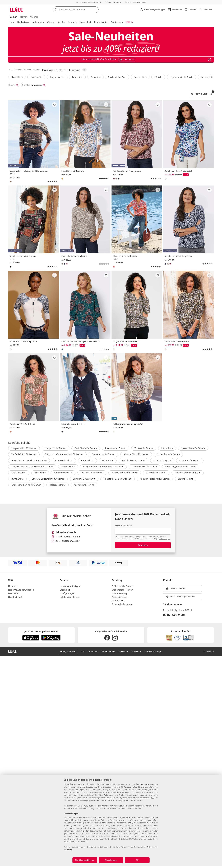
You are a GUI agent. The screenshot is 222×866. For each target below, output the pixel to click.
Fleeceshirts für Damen (92, 472)
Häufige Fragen (67, 593)
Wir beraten (117, 22)
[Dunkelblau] (118, 179)
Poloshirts (95, 77)
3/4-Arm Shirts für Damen (136, 454)
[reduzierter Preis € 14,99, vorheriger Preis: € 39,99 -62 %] (137, 305)
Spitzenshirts (140, 77)
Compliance (136, 651)
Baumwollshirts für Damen (125, 472)
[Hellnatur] (165, 179)
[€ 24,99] (85, 134)
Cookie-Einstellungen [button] (153, 651)
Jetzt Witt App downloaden (21, 589)
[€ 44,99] (137, 219)
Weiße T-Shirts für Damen (23, 454)
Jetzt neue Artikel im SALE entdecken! (99, 59)
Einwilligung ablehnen (84, 860)
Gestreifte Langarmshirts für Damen (29, 460)
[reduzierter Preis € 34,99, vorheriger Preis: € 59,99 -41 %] (188, 134)
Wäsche (50, 22)
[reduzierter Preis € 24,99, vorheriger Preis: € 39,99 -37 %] (85, 305)
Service (64, 580)
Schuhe (61, 22)
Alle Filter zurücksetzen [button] (32, 85)
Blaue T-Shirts (68, 466)
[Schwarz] (11, 267)
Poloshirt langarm (162, 460)
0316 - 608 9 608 (174, 615)
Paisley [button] (12, 85)
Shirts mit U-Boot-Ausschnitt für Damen (64, 454)
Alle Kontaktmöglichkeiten (182, 596)
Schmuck (72, 22)
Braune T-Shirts (185, 478)
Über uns (12, 586)
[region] (111, 820)
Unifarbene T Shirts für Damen (26, 484)
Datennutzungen (147, 784)
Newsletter (13, 593)
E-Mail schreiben (175, 589)
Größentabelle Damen (122, 586)
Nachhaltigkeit (15, 597)
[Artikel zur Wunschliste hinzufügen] (54, 104)
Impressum (123, 651)
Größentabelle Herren (122, 589)
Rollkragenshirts (209, 77)
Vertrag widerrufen (68, 651)
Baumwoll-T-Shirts (64, 460)
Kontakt (168, 580)
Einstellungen (111, 860)
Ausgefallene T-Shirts (84, 484)
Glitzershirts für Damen (168, 454)
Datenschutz (93, 651)
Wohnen (34, 16)
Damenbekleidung (32, 69)
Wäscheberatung (120, 597)
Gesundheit (85, 22)
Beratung (117, 580)
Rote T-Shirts (87, 460)
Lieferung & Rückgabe (70, 586)
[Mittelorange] (11, 432)
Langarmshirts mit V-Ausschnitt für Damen (32, 466)
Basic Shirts (17, 77)
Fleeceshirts (36, 77)
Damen (13, 16)
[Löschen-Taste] (96, 10)
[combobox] (81, 10)
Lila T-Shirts (107, 460)
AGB (83, 651)
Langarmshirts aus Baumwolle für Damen (103, 466)
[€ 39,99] (33, 305)
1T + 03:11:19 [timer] (128, 59)
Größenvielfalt (118, 600)
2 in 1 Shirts (40, 472)
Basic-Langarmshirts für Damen (180, 466)
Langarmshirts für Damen (23, 448)
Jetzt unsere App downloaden (41, 631)
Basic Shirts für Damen (86, 448)
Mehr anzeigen (164, 539)
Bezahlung (65, 589)
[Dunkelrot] (114, 179)
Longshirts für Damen (55, 448)
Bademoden (38, 22)
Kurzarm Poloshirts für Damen (155, 478)
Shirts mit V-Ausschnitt (84, 478)
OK (137, 860)
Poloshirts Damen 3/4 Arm (187, 472)
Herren (23, 16)
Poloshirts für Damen (115, 448)
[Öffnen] (210, 60)
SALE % (129, 22)
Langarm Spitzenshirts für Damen (48, 478)
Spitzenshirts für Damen (193, 448)
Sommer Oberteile (63, 472)
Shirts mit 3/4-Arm (117, 77)
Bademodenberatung (122, 604)
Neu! (12, 22)
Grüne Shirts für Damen (103, 454)
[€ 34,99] (85, 387)
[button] (9, 69)
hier (152, 797)
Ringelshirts (167, 448)
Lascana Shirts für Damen (144, 466)
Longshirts (77, 77)
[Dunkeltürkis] (62, 349)
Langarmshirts (57, 77)
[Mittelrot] (114, 267)
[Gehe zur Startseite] (16, 9)
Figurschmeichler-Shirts (181, 77)
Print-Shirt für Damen (189, 460)
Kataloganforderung (70, 597)
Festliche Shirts (18, 472)
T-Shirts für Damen (144, 448)
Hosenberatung (119, 593)
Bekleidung (23, 22)
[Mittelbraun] (11, 181)
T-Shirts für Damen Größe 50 (117, 478)
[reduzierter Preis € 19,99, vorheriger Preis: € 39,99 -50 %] (188, 305)
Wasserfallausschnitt (156, 472)
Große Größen (101, 22)
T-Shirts (158, 77)
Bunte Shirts (17, 478)
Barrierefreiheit (108, 651)
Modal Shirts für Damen (133, 460)
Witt (10, 580)
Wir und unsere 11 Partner (75, 784)
